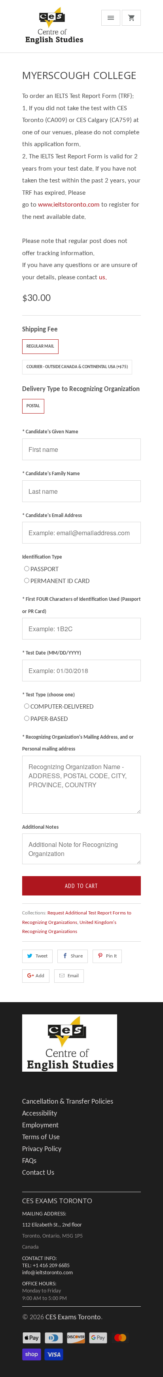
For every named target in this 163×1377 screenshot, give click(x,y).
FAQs (29, 1161)
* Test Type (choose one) (48, 695)
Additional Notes (40, 827)
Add (40, 975)
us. (103, 277)
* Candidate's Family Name (51, 473)
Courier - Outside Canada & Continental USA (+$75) (77, 367)
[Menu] (110, 18)
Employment (40, 1125)
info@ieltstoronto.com (47, 1273)
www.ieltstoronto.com (69, 204)
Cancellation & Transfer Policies (67, 1102)
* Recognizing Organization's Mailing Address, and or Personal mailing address (78, 743)
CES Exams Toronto (73, 1317)
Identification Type (42, 557)
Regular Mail (40, 346)
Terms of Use (41, 1137)
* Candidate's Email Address (52, 515)
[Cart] (131, 18)
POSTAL (33, 406)
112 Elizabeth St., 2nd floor (52, 1225)
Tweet (41, 956)
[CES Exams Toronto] (53, 29)
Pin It (111, 956)
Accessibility (39, 1113)
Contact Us (38, 1173)
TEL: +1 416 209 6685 (46, 1266)
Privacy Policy (41, 1149)
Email (73, 975)
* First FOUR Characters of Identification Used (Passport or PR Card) (81, 605)
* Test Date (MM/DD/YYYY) (51, 653)
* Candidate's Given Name (50, 432)
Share (77, 956)
